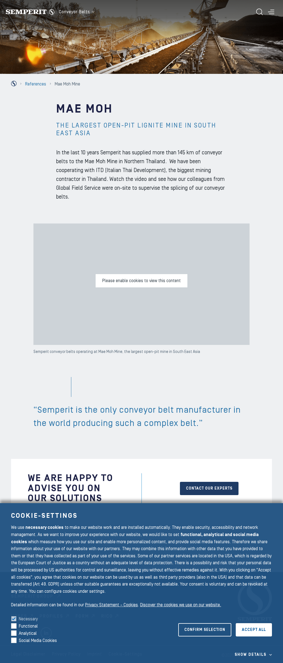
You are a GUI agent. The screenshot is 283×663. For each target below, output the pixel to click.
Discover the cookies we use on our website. (180, 604)
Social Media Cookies (38, 640)
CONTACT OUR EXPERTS (209, 488)
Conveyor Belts (74, 11)
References (35, 84)
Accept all (254, 630)
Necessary (28, 619)
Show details (250, 654)
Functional (28, 626)
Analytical (28, 633)
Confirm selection (204, 630)
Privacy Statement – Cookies (111, 604)
